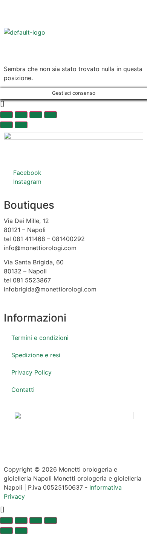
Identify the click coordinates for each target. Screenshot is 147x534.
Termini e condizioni (40, 337)
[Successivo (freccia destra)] (21, 124)
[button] (73, 56)
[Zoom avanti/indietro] (6, 114)
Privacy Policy (31, 372)
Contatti (23, 389)
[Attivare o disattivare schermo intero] (21, 114)
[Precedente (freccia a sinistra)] (6, 124)
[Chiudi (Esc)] (50, 114)
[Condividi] (35, 114)
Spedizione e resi (35, 355)
